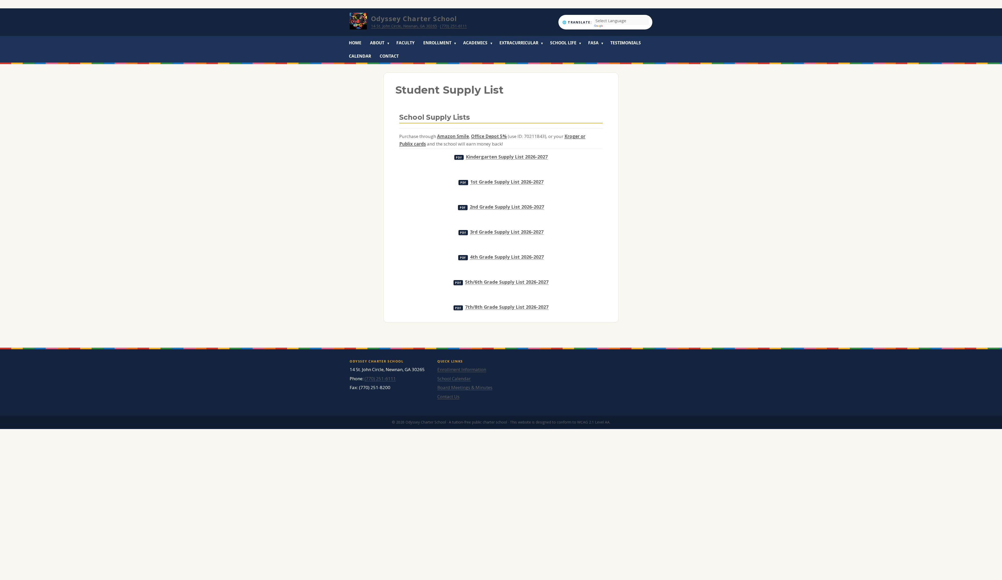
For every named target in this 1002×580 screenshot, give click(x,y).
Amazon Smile (453, 136)
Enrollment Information (461, 369)
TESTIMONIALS (625, 43)
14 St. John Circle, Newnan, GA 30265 (404, 25)
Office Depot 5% (489, 136)
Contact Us (448, 397)
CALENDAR (360, 56)
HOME (355, 43)
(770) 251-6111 (453, 25)
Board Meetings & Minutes (464, 387)
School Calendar (454, 379)
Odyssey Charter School (414, 18)
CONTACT (389, 56)
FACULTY (405, 43)
